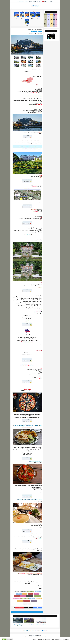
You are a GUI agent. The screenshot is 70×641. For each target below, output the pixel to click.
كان (48, 24)
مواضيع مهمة (45, 1)
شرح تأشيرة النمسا (28, 234)
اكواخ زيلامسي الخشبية (38, 591)
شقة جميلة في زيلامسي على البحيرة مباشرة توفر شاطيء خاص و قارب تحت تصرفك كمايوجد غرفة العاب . (18, 625)
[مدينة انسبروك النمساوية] (29, 620)
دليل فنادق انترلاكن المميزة (31, 591)
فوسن (51, 24)
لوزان (45, 19)
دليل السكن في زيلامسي (27, 600)
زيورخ (45, 16)
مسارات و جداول (21, 1)
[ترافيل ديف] (35, 5)
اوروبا (40, 1)
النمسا (37, 29)
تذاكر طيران (40, 630)
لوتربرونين (45, 23)
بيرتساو (54, 20)
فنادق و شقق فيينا (25, 593)
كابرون (54, 16)
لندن (27, 18)
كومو (56, 20)
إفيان (48, 19)
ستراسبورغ (48, 16)
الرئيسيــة (51, 1)
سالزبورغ (33, 31)
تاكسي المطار (36, 630)
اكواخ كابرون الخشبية (38, 598)
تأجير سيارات (25, 630)
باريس (22, 18)
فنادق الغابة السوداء (30, 593)
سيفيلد (54, 24)
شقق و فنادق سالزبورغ (23, 591)
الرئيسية (40, 29)
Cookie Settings (10, 639)
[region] (35, 639)
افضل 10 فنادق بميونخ (18, 593)
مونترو (45, 20)
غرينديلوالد (45, 24)
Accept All (4, 639)
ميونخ (51, 15)
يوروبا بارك (51, 20)
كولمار (48, 23)
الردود (27, 611)
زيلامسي (32, 18)
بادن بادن (51, 23)
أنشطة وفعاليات (30, 630)
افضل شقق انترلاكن (20, 600)
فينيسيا (56, 19)
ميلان (16, 18)
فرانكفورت (51, 16)
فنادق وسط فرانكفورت (16, 591)
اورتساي (56, 24)
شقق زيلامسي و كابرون (34, 600)
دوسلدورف (51, 19)
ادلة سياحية (30, 1)
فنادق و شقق (45, 630)
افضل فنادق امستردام (32, 598)
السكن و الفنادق (35, 1)
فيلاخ (53, 23)
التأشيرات (26, 1)
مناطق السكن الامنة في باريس (16, 598)
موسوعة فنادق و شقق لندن (25, 598)
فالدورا (56, 23)
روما (56, 15)
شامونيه (48, 20)
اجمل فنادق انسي (36, 593)
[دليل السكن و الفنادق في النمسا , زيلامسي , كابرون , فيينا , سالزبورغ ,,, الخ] (41, 620)
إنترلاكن (27, 25)
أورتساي (38, 18)
